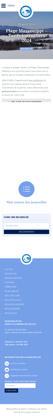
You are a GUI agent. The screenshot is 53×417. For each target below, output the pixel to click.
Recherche (11, 313)
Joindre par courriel (18, 369)
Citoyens (9, 282)
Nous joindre (12, 309)
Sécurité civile (13, 300)
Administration (13, 278)
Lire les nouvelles (18, 363)
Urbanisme (11, 287)
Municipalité (12, 291)
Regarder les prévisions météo (24, 375)
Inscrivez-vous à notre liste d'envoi (20, 381)
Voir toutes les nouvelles (26, 202)
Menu (11, 5)
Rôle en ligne (12, 295)
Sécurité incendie (14, 304)
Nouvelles (26, 49)
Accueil (9, 269)
